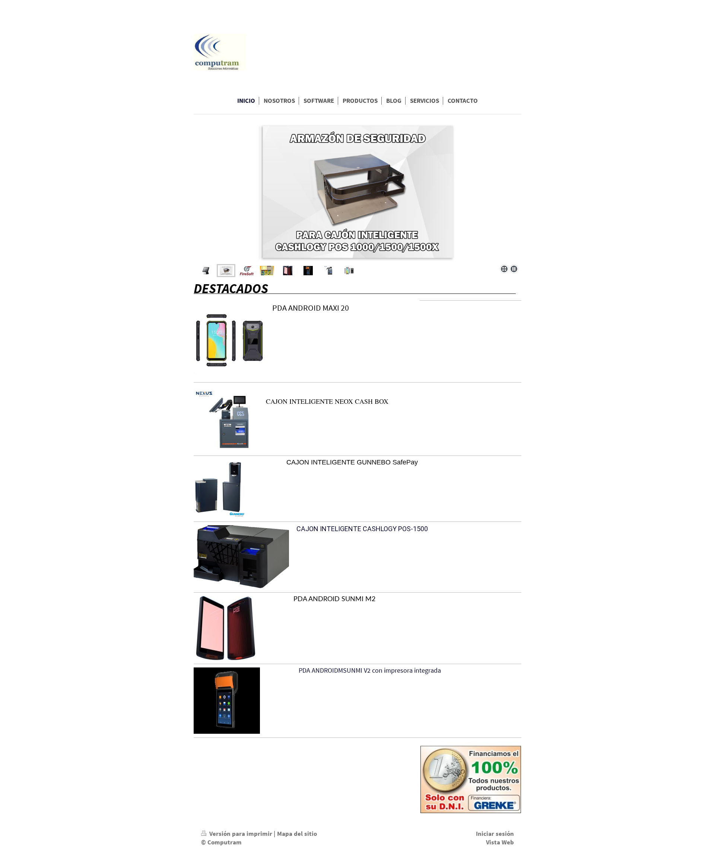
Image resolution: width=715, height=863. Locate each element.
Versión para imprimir (241, 833)
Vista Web (500, 842)
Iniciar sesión (495, 833)
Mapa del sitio (297, 833)
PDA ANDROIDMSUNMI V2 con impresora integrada (367, 670)
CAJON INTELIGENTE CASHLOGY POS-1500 (362, 529)
